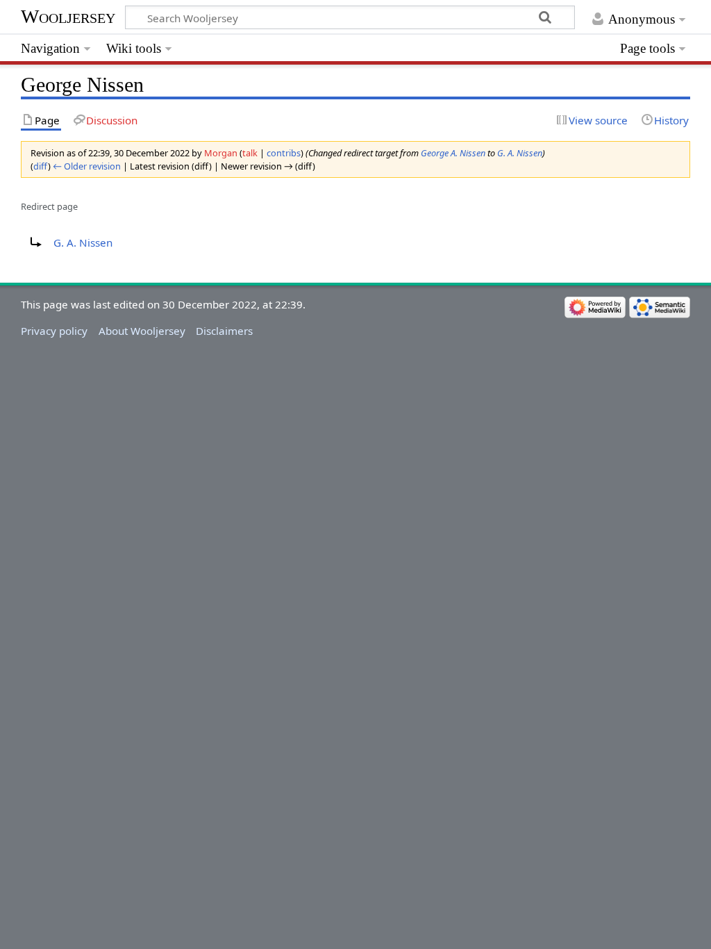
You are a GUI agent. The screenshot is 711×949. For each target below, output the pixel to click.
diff (40, 166)
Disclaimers (224, 331)
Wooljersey (68, 16)
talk (250, 153)
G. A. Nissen (519, 153)
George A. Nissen (453, 153)
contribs (284, 153)
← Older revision (87, 166)
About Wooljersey (142, 331)
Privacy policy (54, 331)
